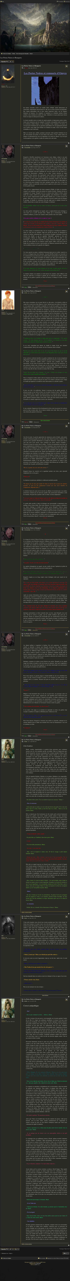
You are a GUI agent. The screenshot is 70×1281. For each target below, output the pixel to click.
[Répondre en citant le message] (66, 66)
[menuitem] (2, 2)
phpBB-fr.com (37, 1264)
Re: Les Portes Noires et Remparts (31, 145)
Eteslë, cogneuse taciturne (27, 912)
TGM (3, 310)
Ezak (2, 935)
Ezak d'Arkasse (45, 995)
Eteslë (3, 759)
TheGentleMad (4, 158)
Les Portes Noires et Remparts (11, 57)
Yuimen (3, 84)
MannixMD (38, 1263)
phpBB (31, 1262)
